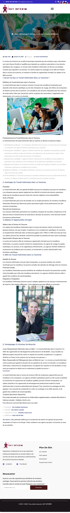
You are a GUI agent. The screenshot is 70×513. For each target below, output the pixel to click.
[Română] (67, 3)
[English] (60, 3)
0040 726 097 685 (12, 2)
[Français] (63, 3)
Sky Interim (6, 420)
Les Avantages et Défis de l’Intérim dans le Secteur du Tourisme (39, 34)
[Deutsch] (65, 3)
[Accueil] (12, 34)
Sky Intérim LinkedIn (17, 410)
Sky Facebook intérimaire (20, 407)
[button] (52, 8)
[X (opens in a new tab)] (56, 2)
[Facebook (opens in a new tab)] (58, 2)
